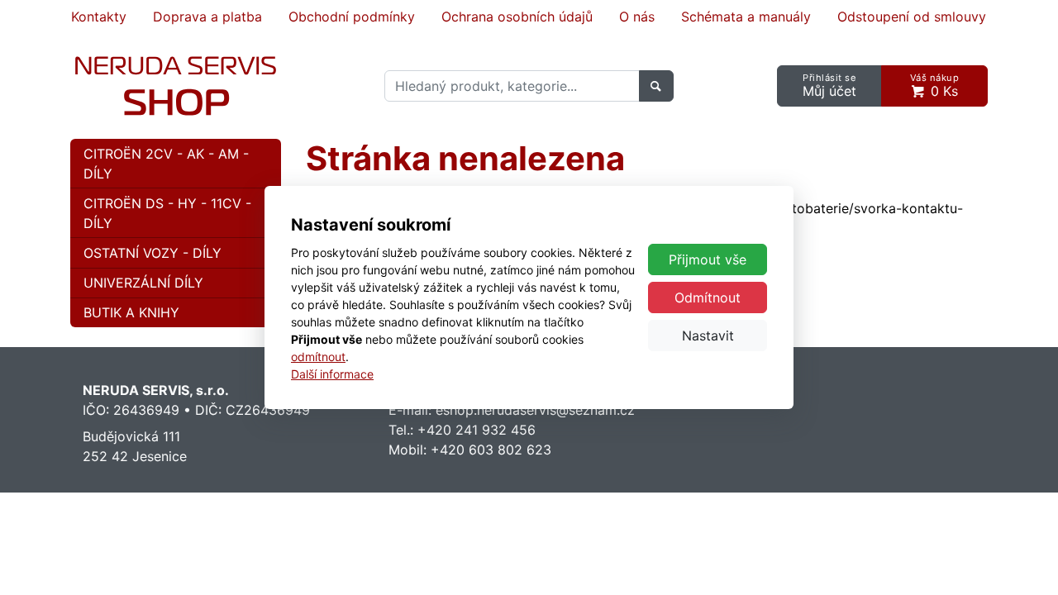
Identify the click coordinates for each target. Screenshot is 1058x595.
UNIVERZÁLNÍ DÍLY (143, 282)
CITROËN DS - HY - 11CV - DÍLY (167, 213)
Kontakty (98, 16)
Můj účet (829, 85)
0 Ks (935, 85)
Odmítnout (707, 297)
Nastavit (708, 335)
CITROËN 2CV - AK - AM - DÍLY (166, 163)
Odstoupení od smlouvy (911, 16)
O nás (637, 16)
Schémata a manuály (746, 16)
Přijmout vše (707, 259)
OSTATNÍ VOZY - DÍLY (152, 253)
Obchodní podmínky (351, 16)
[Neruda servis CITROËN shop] (175, 86)
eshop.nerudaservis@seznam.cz (535, 410)
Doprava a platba (207, 16)
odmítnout (318, 357)
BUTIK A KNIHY (131, 312)
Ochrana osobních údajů (517, 16)
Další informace (332, 374)
